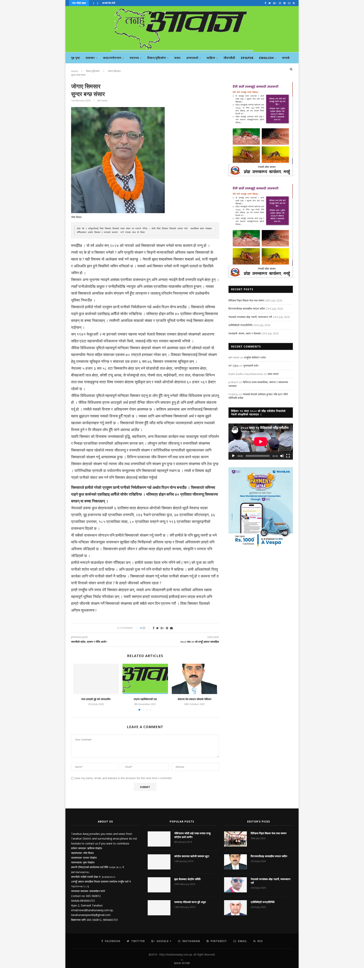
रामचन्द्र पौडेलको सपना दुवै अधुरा (190, 902)
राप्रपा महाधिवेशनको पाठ (145, 699)
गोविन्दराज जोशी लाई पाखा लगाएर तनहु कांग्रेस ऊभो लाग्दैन (192, 835)
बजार (177, 58)
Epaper (247, 58)
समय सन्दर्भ (273, 374)
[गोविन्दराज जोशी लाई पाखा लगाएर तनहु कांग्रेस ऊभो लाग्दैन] (159, 839)
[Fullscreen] (288, 456)
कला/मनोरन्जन (112, 58)
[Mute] (282, 456)
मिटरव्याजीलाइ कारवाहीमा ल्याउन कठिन (246, 308)
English (266, 58)
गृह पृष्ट (75, 58)
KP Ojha (233, 365)
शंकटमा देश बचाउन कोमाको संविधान (194, 699)
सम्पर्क (286, 58)
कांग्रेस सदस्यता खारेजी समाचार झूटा (191, 856)
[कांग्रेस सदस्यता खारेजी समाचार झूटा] (159, 861)
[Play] (233, 456)
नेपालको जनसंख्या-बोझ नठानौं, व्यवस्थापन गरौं (250, 317)
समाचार (90, 58)
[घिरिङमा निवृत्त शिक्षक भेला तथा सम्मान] (235, 839)
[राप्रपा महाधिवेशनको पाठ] (145, 679)
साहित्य (211, 58)
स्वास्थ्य (134, 58)
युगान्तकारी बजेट (251, 365)
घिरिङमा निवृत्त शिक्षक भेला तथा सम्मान (246, 300)
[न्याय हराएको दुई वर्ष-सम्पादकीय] (96, 679)
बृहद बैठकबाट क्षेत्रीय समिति (187, 879)
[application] (260, 441)
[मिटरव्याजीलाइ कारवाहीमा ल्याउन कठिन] (235, 861)
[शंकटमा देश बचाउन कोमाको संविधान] (194, 679)
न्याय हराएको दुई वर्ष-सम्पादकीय (96, 699)
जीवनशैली (229, 58)
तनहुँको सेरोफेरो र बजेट (255, 357)
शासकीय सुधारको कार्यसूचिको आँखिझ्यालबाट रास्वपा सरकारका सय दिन (131, 3)
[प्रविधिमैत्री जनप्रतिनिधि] (235, 907)
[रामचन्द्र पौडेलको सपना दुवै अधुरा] (159, 907)
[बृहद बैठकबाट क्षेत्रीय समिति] (159, 884)
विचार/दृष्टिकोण (156, 58)
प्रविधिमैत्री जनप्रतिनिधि (240, 325)
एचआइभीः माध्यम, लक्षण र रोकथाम (244, 333)
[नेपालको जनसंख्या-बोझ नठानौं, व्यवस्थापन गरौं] (235, 884)
